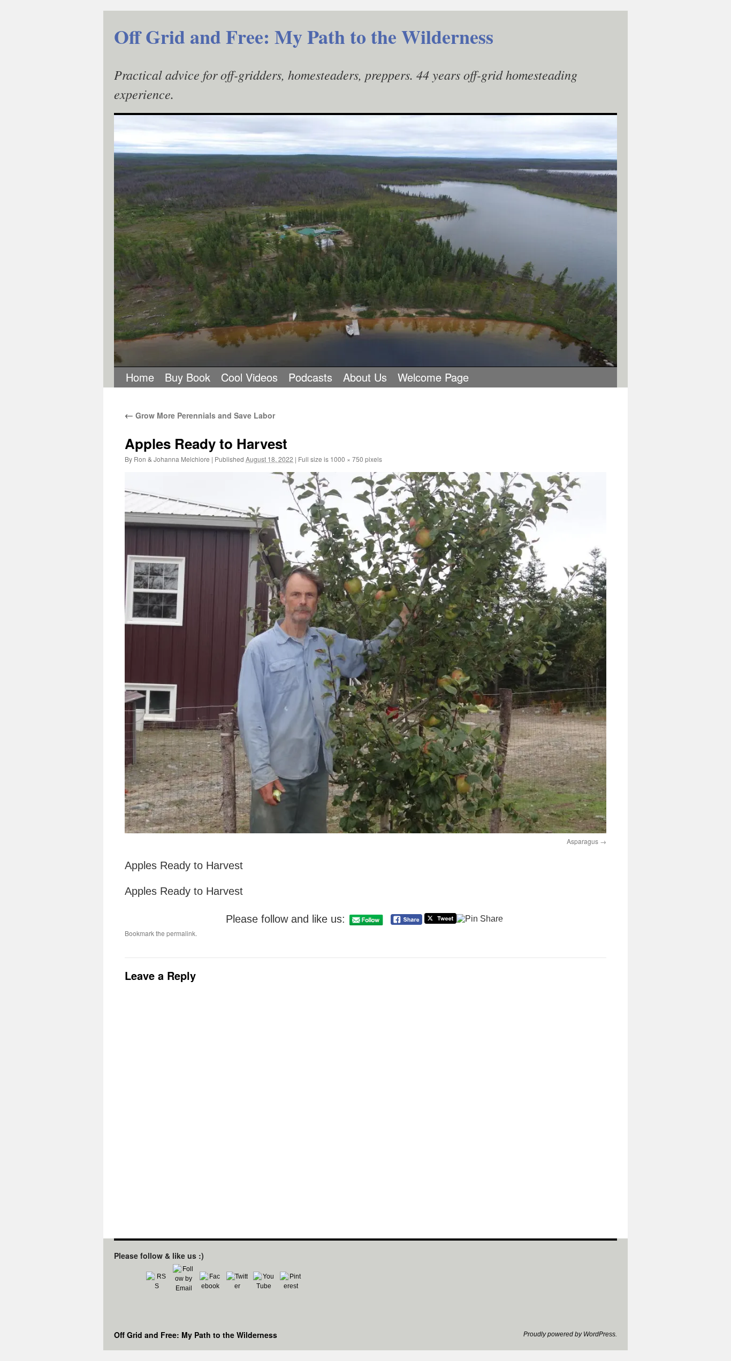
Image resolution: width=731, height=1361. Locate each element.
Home (140, 377)
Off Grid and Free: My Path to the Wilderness (303, 36)
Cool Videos (249, 377)
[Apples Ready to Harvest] (365, 652)
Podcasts (310, 377)
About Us (365, 377)
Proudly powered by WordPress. (570, 1334)
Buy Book (187, 377)
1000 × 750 (346, 458)
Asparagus (582, 841)
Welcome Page (433, 377)
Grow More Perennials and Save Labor (200, 415)
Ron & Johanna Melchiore (172, 458)
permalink (180, 933)
